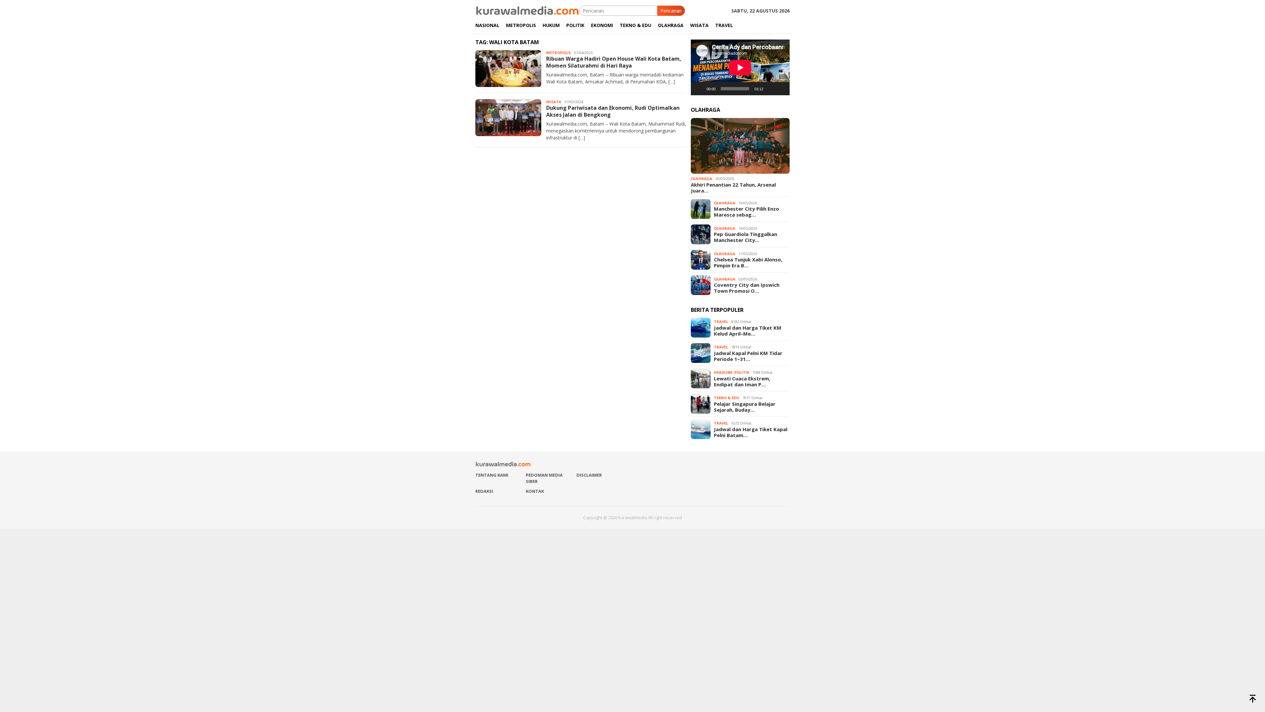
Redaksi (484, 491)
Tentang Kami (491, 475)
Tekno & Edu (726, 397)
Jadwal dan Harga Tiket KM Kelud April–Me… (747, 331)
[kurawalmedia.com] (527, 10)
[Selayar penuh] (781, 88)
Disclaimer (589, 475)
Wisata (553, 101)
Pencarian (671, 11)
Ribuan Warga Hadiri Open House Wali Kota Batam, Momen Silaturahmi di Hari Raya (613, 62)
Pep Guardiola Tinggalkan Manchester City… (745, 237)
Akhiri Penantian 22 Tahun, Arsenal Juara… (733, 187)
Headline (723, 372)
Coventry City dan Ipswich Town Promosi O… (746, 288)
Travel (721, 321)
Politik (741, 372)
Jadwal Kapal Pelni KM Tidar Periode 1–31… (748, 356)
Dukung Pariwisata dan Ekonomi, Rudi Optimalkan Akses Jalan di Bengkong (613, 111)
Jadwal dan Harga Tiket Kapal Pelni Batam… (750, 432)
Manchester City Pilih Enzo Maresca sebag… (746, 212)
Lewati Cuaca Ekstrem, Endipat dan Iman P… (742, 381)
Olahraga (701, 178)
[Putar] (699, 88)
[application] (740, 67)
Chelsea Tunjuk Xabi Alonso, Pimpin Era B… (748, 262)
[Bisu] (770, 88)
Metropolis (558, 52)
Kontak (535, 491)
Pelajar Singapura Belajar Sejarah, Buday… (744, 407)
